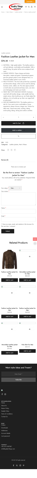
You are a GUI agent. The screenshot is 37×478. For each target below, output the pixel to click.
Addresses (4, 431)
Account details (5, 433)
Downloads (4, 428)
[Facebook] (2, 394)
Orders (3, 425)
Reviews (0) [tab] (4, 160)
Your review (5, 191)
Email (3, 216)
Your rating (5, 188)
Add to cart (17, 123)
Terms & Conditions (7, 414)
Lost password (5, 436)
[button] (18, 136)
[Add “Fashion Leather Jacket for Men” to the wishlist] (14, 253)
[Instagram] (5, 394)
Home (2, 12)
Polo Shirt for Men (27, 345)
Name (3, 208)
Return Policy (5, 408)
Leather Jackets (18, 12)
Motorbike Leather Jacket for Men (27, 273)
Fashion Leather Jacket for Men (9, 273)
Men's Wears (9, 12)
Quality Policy (5, 411)
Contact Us (4, 417)
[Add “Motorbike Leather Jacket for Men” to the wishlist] (31, 253)
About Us (4, 406)
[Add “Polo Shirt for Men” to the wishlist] (31, 325)
